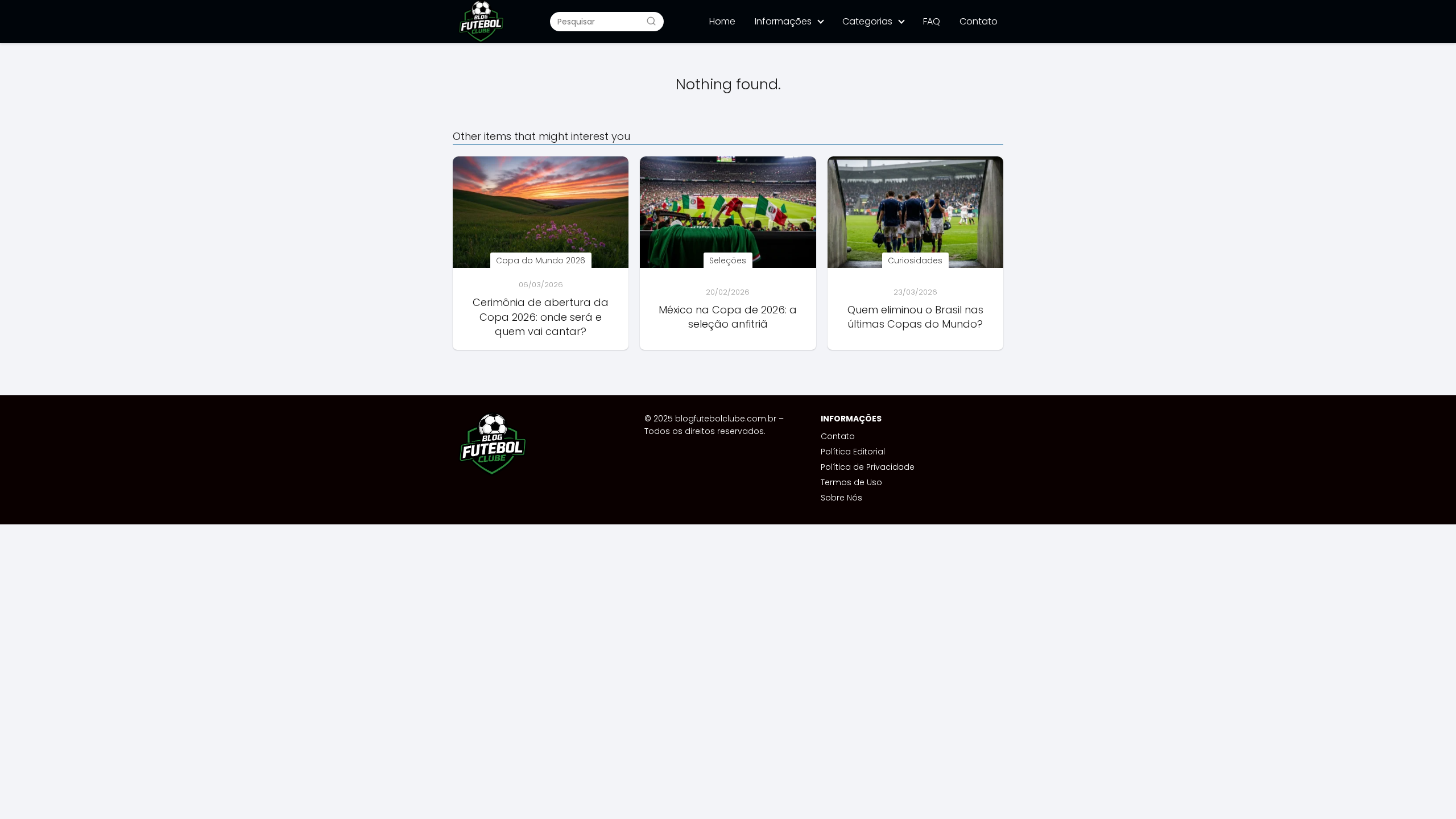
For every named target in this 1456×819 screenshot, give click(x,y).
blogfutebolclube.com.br (725, 418)
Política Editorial (853, 451)
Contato (978, 21)
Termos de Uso (851, 482)
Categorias (867, 21)
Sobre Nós (841, 497)
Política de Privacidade (868, 467)
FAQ (931, 21)
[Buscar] (651, 21)
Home (722, 21)
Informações (783, 21)
